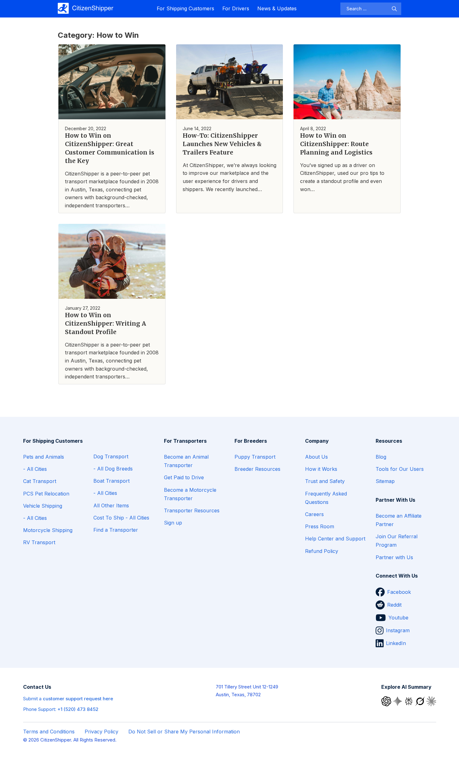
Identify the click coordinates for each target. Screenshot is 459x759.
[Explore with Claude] (431, 701)
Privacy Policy (101, 731)
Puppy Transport (254, 457)
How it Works (321, 469)
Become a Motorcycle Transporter (190, 494)
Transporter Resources (192, 510)
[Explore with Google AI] (398, 701)
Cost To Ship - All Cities (121, 518)
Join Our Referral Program (396, 540)
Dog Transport (110, 456)
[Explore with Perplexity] (409, 701)
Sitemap (385, 481)
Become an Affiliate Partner (399, 520)
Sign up (173, 523)
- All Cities (35, 469)
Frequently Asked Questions (326, 497)
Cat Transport (39, 481)
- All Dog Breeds (113, 469)
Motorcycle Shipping (47, 530)
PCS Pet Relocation (46, 493)
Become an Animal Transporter (186, 461)
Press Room (319, 526)
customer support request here (78, 699)
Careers (314, 514)
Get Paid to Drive (184, 477)
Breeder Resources (257, 469)
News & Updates (277, 8)
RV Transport (39, 542)
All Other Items (111, 505)
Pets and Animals (43, 457)
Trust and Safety (325, 481)
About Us (316, 457)
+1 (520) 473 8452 (77, 709)
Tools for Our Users (400, 469)
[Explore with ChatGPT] (386, 701)
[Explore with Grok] (420, 701)
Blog (381, 457)
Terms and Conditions (49, 731)
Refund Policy (321, 551)
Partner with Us (394, 557)
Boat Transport (111, 481)
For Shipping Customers (185, 8)
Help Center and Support (335, 538)
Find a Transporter (115, 530)
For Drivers (235, 8)
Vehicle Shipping (42, 506)
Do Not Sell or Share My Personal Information (184, 731)
